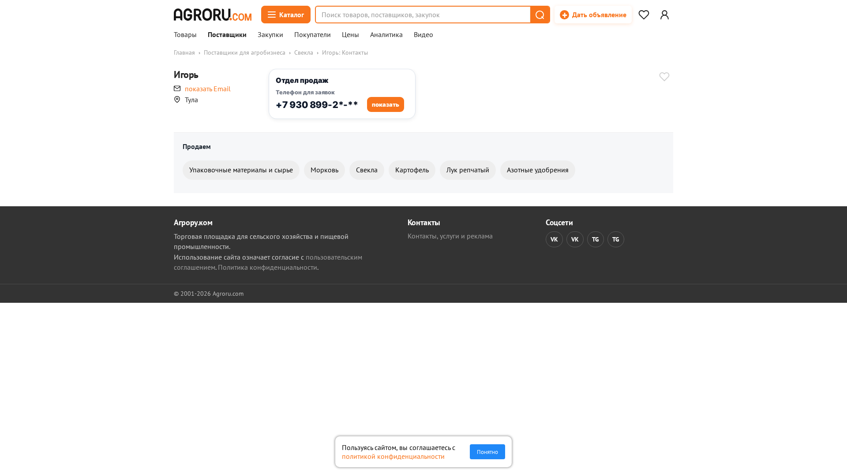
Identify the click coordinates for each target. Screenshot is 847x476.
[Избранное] (643, 14)
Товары (185, 35)
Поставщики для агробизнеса (244, 52)
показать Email (208, 88)
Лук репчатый (467, 169)
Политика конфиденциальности (267, 267)
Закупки (270, 35)
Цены (350, 35)
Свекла (303, 52)
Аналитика (386, 35)
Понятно (487, 452)
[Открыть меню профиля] (664, 14)
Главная (184, 52)
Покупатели (312, 35)
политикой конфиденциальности (393, 456)
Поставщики (227, 35)
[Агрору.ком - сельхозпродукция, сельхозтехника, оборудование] (212, 14)
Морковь (324, 169)
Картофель (412, 169)
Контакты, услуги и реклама (450, 235)
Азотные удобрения (538, 169)
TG (595, 239)
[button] (539, 14)
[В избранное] (664, 77)
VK (554, 239)
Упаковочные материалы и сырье (241, 169)
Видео (423, 35)
